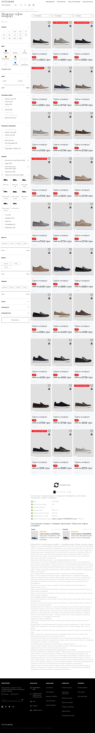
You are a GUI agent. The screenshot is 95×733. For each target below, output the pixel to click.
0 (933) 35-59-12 (37, 695)
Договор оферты (51, 705)
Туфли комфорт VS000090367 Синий (64, 519)
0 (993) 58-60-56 (37, 693)
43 (42, 51)
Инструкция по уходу (68, 715)
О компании (49, 687)
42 (40, 51)
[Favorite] (25, 5)
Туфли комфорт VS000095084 (50, 534)
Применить (15, 320)
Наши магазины (50, 700)
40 (35, 51)
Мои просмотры (82, 696)
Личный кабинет (82, 687)
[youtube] (13, 707)
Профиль (81, 683)
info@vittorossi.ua (37, 710)
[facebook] (5, 706)
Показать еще (65, 485)
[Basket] (33, 5)
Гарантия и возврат (67, 702)
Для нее (6, 694)
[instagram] (2, 707)
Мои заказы (81, 692)
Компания (49, 683)
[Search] (21, 5)
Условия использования (9, 728)
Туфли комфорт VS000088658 (81, 534)
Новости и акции (67, 687)
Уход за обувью (74, 1)
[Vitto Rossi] (7, 1)
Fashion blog (88, 1)
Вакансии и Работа (51, 696)
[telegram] (9, 706)
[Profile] (29, 5)
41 (37, 51)
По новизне (37, 15)
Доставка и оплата (67, 698)
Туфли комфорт (39, 54)
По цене (78, 15)
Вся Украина (6, 5)
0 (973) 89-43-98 (37, 697)
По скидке (58, 15)
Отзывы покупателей (68, 707)
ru (15, 5)
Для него (16, 694)
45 (48, 51)
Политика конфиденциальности (29, 728)
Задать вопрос (66, 711)
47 (56, 277)
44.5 (54, 51)
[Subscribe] (21, 700)
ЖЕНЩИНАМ (50, 1)
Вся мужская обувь (12, 9)
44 (45, 51)
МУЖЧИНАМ (61, 1)
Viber (34, 701)
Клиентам (65, 683)
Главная (3, 9)
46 (54, 277)
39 (33, 51)
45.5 (58, 51)
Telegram (35, 705)
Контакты (33, 683)
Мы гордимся (50, 692)
